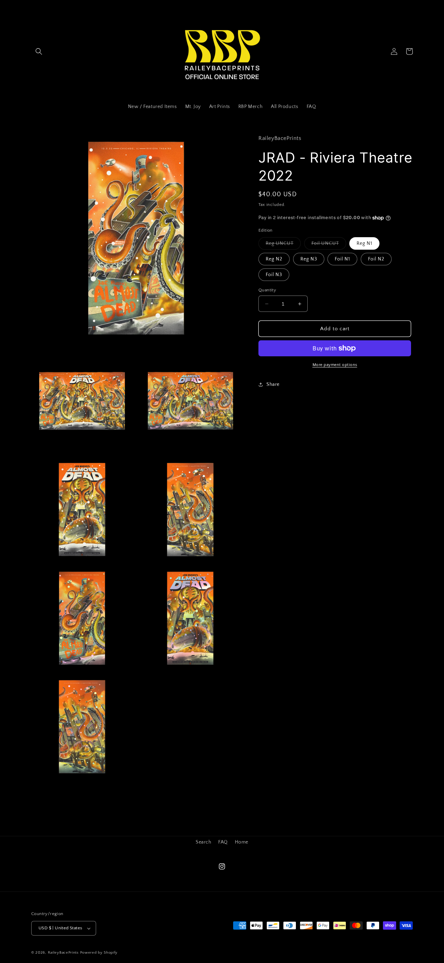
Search (204, 842)
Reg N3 (308, 259)
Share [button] (273, 384)
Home (241, 842)
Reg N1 (364, 243)
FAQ (223, 842)
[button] (38, 51)
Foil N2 (376, 259)
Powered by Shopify (99, 952)
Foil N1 (342, 259)
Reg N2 (274, 259)
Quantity (267, 290)
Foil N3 (274, 274)
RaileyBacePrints (63, 952)
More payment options (335, 365)
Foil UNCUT (328, 245)
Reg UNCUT (283, 245)
